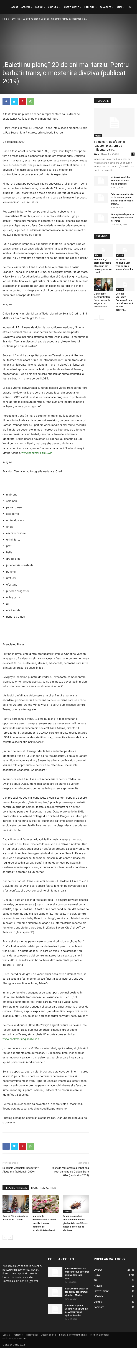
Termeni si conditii (99, 1334)
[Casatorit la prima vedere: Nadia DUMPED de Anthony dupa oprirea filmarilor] (55, 1309)
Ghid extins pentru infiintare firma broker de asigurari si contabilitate (102, 300)
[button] (130, 7)
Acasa (14, 7)
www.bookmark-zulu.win (36, 453)
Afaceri (25, 7)
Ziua (96, 154)
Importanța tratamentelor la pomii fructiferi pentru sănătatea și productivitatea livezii (44, 1223)
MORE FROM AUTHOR (43, 1187)
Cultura (53, 7)
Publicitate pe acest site (14, 1338)
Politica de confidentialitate (73, 1334)
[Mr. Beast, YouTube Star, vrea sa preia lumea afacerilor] (101, 181)
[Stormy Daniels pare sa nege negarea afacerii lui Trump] (101, 218)
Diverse (16, 18)
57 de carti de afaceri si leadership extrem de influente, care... (110, 145)
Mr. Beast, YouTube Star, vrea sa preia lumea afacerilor (120, 180)
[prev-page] (4, 1237)
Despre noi (32, 1334)
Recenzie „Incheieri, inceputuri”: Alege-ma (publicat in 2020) (20, 1169)
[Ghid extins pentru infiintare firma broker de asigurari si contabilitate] (103, 284)
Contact (6, 1334)
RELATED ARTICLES (16, 1187)
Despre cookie (48, 1334)
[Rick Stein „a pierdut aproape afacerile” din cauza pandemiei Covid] (103, 250)
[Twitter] (14, 101)
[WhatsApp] (30, 101)
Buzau (39, 7)
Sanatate (105, 7)
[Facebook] (6, 101)
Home (5, 18)
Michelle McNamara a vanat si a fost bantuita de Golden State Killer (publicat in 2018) (70, 1171)
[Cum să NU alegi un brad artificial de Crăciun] (15, 1204)
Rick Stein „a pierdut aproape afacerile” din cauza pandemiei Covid (103, 266)
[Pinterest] (22, 101)
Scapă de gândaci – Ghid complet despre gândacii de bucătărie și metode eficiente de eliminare (75, 1223)
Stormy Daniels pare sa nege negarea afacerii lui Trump (122, 217)
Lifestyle (89, 7)
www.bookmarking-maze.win (20, 1039)
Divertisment (71, 7)
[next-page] (10, 1237)
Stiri (119, 7)
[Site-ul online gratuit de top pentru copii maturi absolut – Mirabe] (55, 1292)
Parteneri (18, 1334)
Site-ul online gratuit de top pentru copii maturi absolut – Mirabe (76, 1291)
